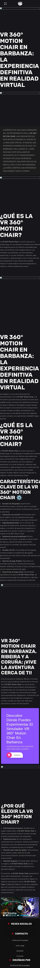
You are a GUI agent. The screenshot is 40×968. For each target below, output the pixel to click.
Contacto (17, 755)
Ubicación (20, 951)
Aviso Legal (20, 946)
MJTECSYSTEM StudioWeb (20, 966)
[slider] (8, 915)
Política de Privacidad (20, 940)
